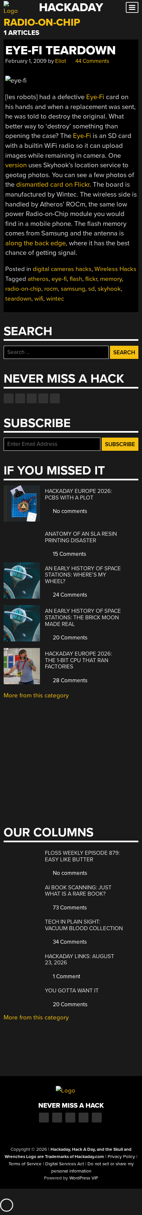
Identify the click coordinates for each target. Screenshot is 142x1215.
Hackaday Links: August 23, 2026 (79, 959)
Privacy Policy (121, 1156)
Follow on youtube (32, 398)
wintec (55, 298)
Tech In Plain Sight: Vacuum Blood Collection (84, 925)
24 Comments (69, 594)
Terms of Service (25, 1164)
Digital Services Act (64, 1164)
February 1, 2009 (26, 61)
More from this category (36, 695)
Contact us (55, 398)
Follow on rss (43, 398)
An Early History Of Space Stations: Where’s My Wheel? (83, 575)
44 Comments (91, 61)
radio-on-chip (23, 288)
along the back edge (35, 243)
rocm (51, 288)
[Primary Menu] (132, 7)
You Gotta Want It (72, 990)
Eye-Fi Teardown (60, 50)
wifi (38, 298)
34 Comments (69, 941)
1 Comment (66, 976)
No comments (69, 511)
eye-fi (59, 279)
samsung (73, 288)
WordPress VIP (83, 1178)
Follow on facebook (9, 398)
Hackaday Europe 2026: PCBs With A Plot (78, 494)
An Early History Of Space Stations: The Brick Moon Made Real (83, 617)
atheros (38, 279)
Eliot (60, 61)
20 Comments (70, 637)
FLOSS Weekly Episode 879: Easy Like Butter (82, 856)
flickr (91, 279)
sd (91, 288)
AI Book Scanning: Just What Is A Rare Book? (78, 891)
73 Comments (69, 907)
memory (111, 279)
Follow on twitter (20, 398)
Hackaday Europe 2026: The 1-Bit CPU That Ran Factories (78, 660)
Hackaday (71, 7)
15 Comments (69, 554)
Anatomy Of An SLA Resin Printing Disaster (81, 537)
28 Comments (70, 680)
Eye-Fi (95, 97)
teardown (18, 298)
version (16, 165)
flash (76, 279)
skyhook (109, 288)
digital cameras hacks (62, 269)
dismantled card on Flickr (52, 184)
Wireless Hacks (115, 269)
